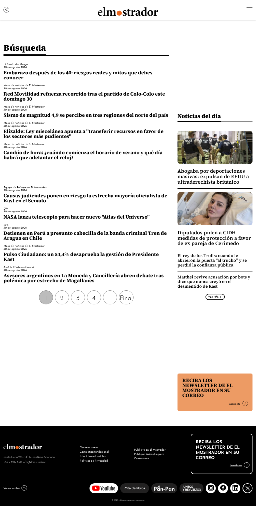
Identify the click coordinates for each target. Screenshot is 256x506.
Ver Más (213, 296)
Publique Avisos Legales (149, 454)
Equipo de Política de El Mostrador (25, 187)
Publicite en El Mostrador (150, 449)
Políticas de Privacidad (94, 460)
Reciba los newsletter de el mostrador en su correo (207, 387)
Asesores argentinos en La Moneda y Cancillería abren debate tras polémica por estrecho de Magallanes (84, 278)
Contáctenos (141, 458)
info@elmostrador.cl (34, 462)
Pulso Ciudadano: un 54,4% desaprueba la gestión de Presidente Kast (81, 256)
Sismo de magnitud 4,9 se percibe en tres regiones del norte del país (86, 115)
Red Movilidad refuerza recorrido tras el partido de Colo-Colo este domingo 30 (84, 96)
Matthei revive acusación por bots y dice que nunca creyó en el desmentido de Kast (214, 281)
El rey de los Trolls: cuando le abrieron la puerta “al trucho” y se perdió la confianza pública (212, 260)
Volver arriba (12, 488)
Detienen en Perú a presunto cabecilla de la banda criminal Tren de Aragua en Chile (85, 235)
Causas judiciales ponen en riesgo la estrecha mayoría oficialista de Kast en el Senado (85, 198)
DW (6, 208)
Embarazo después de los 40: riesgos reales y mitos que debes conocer (78, 75)
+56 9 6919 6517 (13, 462)
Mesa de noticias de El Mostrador (24, 85)
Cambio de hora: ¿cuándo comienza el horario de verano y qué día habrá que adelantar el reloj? (83, 155)
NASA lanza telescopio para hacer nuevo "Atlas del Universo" (77, 217)
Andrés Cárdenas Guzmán (19, 266)
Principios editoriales (93, 456)
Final (126, 297)
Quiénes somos (89, 447)
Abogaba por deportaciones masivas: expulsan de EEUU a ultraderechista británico (213, 176)
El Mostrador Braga (16, 64)
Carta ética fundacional (94, 451)
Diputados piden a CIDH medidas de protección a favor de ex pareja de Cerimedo (214, 238)
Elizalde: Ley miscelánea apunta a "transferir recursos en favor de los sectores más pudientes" (84, 133)
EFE (6, 224)
